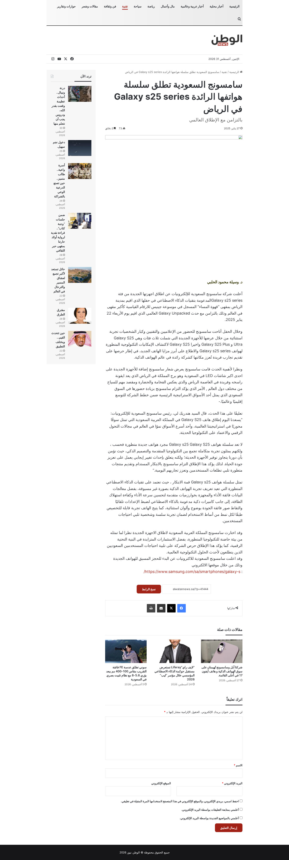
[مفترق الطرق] (79, 316)
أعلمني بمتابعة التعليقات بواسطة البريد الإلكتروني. (210, 809)
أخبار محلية (216, 6)
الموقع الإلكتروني (161, 783)
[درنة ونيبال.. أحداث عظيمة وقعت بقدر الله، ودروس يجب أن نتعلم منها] (79, 94)
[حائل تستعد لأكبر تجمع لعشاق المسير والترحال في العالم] (79, 275)
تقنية (125, 6)
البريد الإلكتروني (232, 783)
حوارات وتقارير (66, 6)
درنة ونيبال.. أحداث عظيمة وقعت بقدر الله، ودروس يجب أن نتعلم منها (58, 105)
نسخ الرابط (149, 589)
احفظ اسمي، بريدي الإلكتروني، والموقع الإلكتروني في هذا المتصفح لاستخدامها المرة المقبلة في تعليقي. (180, 801)
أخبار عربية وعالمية (192, 6)
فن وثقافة (110, 6)
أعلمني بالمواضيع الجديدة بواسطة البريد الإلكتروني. (209, 818)
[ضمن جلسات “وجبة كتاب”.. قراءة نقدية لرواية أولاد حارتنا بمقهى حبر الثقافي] (79, 221)
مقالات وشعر (90, 6)
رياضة (151, 6)
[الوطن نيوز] (226, 40)
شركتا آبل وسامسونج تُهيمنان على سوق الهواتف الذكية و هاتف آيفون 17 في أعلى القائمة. (221, 671)
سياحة (138, 6)
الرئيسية (234, 6)
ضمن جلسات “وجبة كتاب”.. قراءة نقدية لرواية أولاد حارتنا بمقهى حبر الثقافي (58, 232)
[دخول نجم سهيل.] (79, 148)
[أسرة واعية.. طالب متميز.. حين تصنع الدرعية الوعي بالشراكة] (79, 171)
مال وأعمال (168, 6)
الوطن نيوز (133, 852)
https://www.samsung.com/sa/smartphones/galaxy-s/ (192, 571)
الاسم (238, 765)
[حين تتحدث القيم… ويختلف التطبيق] (79, 339)
